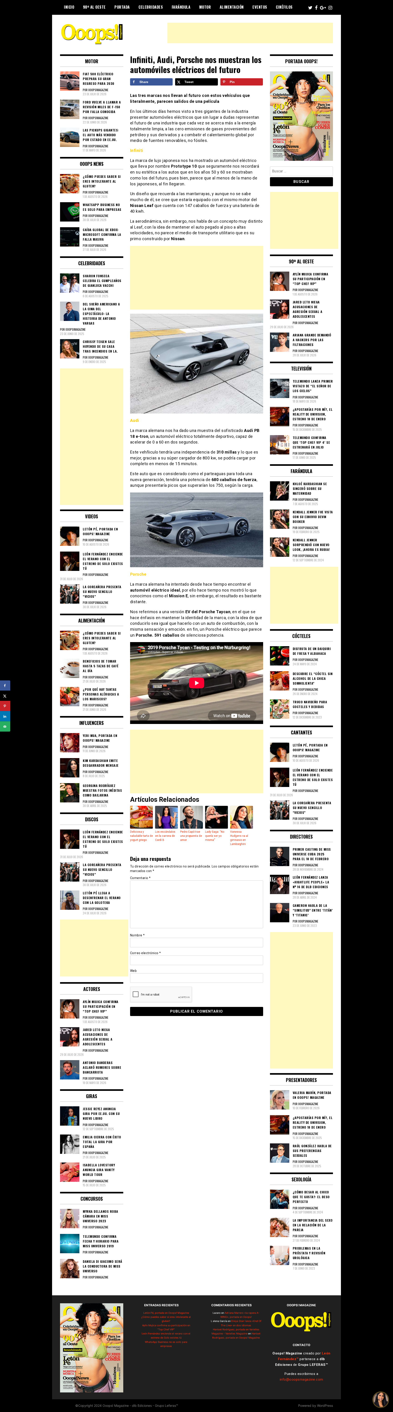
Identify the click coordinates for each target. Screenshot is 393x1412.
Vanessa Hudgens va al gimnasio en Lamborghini (239, 838)
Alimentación (232, 7)
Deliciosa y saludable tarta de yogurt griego (141, 836)
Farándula (181, 7)
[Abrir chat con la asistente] (380, 1399)
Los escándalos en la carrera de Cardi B (165, 836)
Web (133, 971)
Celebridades (151, 7)
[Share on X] (5, 696)
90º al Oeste (94, 7)
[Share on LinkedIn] (5, 716)
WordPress (325, 1405)
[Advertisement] (250, 33)
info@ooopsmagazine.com (301, 1379)
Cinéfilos (284, 7)
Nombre (137, 935)
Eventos (259, 7)
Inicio (69, 7)
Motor (205, 7)
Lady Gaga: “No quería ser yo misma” (214, 836)
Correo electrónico (145, 953)
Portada (122, 7)
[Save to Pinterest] (5, 706)
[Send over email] (5, 726)
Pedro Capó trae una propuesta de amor (191, 836)
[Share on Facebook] (5, 686)
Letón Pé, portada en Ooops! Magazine (166, 1312)
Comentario (140, 878)
